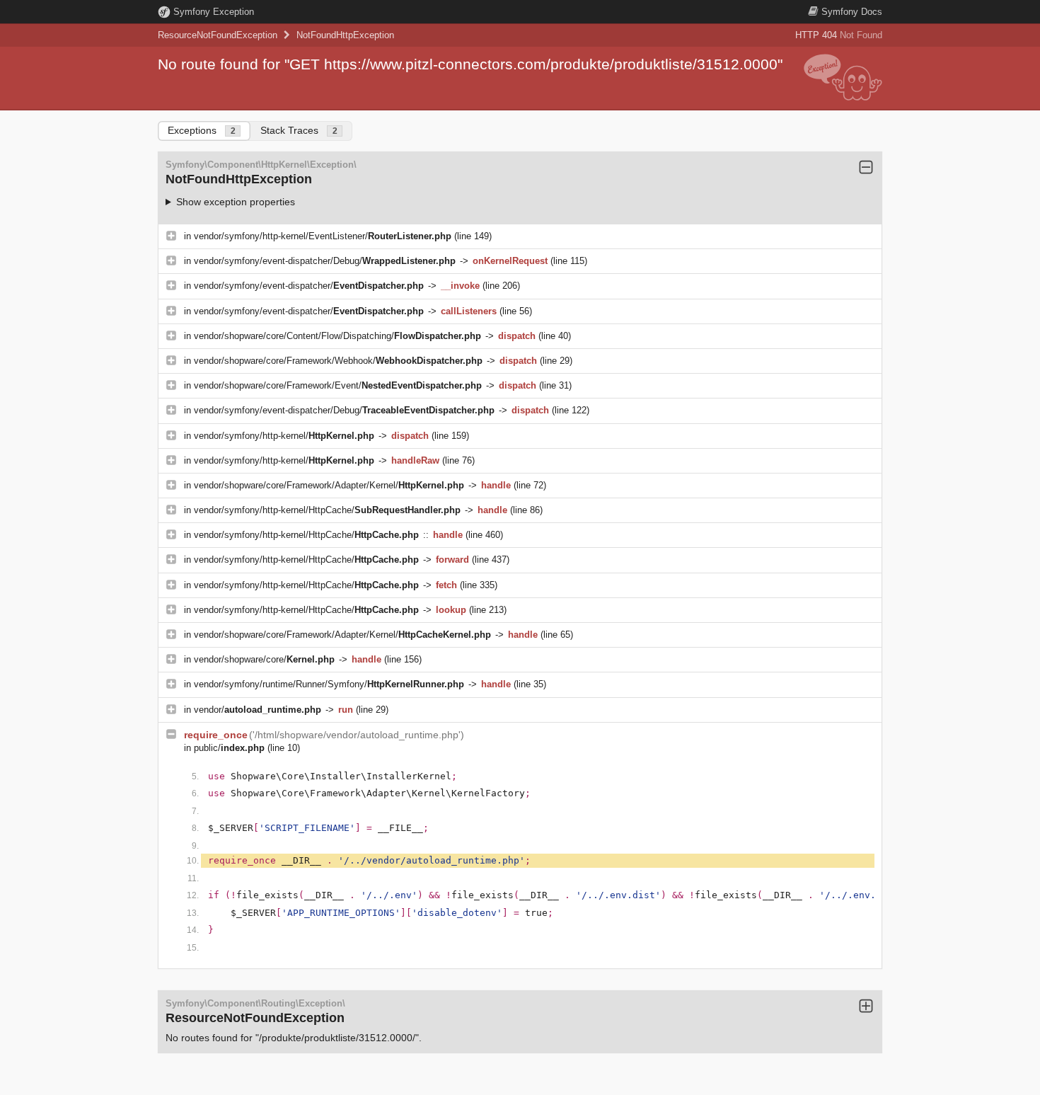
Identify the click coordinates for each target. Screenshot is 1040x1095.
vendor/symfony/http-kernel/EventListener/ (322, 236)
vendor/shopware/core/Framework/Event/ (338, 385)
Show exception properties (235, 201)
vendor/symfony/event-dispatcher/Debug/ (325, 261)
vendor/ (257, 709)
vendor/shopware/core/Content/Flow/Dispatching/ (337, 336)
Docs (851, 11)
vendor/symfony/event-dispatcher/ (309, 285)
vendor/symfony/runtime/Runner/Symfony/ (329, 684)
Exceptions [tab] (202, 130)
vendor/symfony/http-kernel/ (284, 435)
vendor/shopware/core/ (264, 659)
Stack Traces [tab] (298, 130)
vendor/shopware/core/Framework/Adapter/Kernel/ (329, 485)
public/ (229, 748)
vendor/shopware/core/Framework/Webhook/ (338, 360)
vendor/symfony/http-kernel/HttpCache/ (327, 510)
